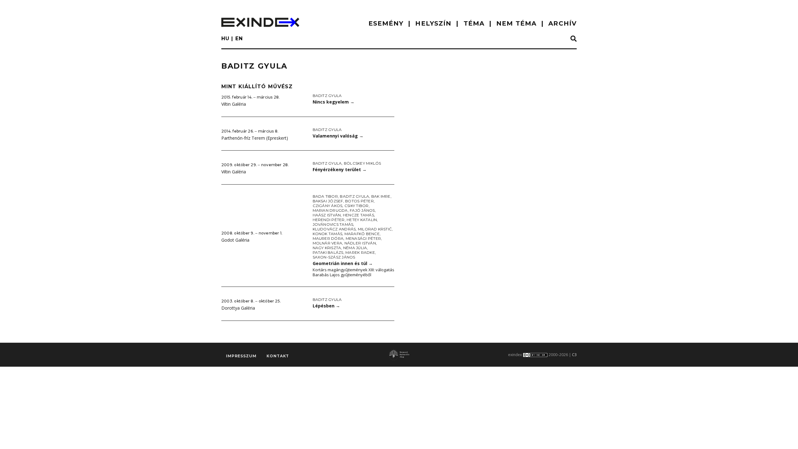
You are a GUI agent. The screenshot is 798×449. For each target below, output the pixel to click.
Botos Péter (359, 201)
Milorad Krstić (375, 229)
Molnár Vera (328, 243)
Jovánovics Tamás (333, 224)
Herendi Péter (329, 219)
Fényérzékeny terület (340, 169)
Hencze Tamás (358, 215)
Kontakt (278, 356)
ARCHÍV (562, 23)
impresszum (241, 356)
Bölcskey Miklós (362, 163)
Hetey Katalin (362, 219)
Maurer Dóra (328, 238)
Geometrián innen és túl (343, 263)
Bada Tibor (325, 196)
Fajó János (362, 210)
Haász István (327, 215)
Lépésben (326, 306)
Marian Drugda (330, 210)
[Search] (573, 39)
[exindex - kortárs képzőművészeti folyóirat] (260, 22)
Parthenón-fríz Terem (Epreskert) (254, 138)
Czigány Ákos (328, 205)
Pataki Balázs (328, 252)
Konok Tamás (328, 233)
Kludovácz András (334, 229)
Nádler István (360, 243)
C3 (574, 354)
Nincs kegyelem (333, 102)
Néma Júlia (355, 247)
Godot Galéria (235, 240)
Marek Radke (360, 252)
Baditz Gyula (327, 95)
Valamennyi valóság (338, 136)
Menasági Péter (363, 238)
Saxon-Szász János (334, 257)
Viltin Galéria (233, 104)
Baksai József (328, 201)
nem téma (516, 23)
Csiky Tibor (356, 205)
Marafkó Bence (362, 233)
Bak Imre (381, 196)
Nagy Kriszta (327, 247)
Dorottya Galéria (238, 308)
